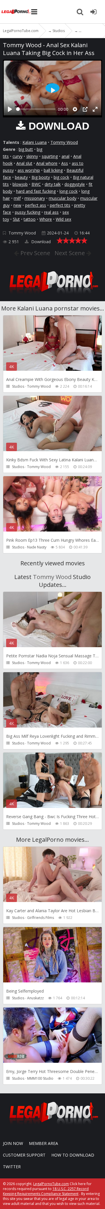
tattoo (30, 219)
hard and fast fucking (36, 191)
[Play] (10, 109)
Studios (18, 386)
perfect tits (60, 205)
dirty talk (53, 184)
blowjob (20, 184)
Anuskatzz (35, 998)
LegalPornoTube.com (16, 11)
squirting (50, 156)
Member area (43, 1143)
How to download (72, 1155)
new (17, 205)
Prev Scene (34, 253)
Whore (45, 219)
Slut (16, 219)
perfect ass (35, 205)
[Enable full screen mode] (95, 109)
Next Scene (70, 253)
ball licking (53, 170)
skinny (32, 156)
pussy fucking (27, 212)
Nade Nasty (36, 547)
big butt (26, 149)
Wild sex (63, 219)
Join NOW (13, 1143)
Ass (64, 163)
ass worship (29, 170)
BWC (36, 184)
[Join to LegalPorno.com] (52, 295)
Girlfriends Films (40, 917)
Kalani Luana (34, 142)
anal (65, 156)
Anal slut (24, 163)
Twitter (12, 1166)
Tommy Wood (64, 142)
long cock (69, 191)
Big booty (41, 177)
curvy (17, 156)
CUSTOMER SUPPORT (24, 1155)
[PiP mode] (85, 109)
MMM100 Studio (40, 1078)
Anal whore (46, 163)
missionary (34, 198)
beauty (21, 177)
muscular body (62, 198)
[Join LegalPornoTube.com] (93, 11)
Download (40, 241)
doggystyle (74, 184)
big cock (61, 177)
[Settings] (75, 109)
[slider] (35, 109)
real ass (51, 212)
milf (17, 198)
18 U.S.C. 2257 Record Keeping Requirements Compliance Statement (46, 1191)
